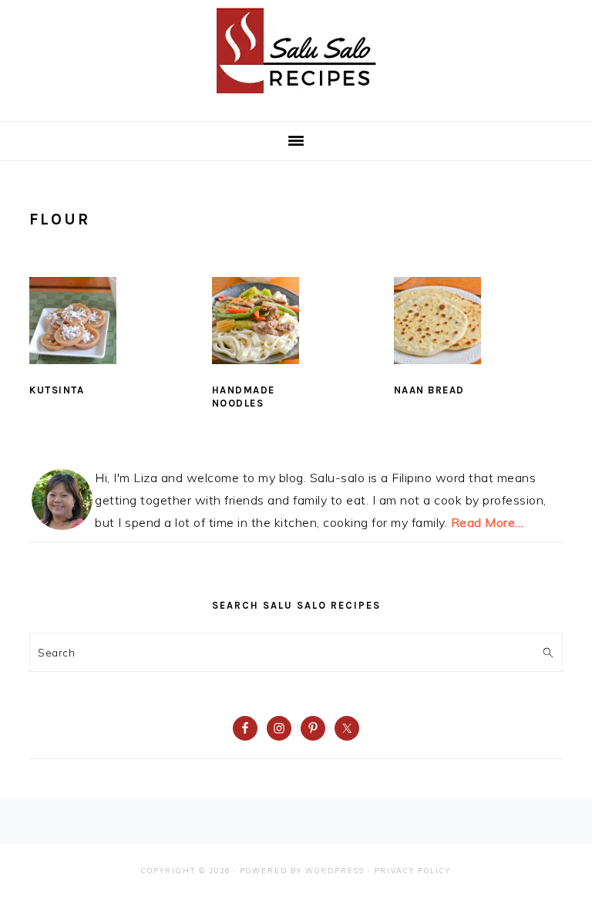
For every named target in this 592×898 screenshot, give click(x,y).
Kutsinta (56, 390)
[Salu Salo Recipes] (296, 96)
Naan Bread (429, 390)
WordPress (335, 870)
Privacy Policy (412, 870)
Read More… (487, 522)
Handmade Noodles (243, 396)
